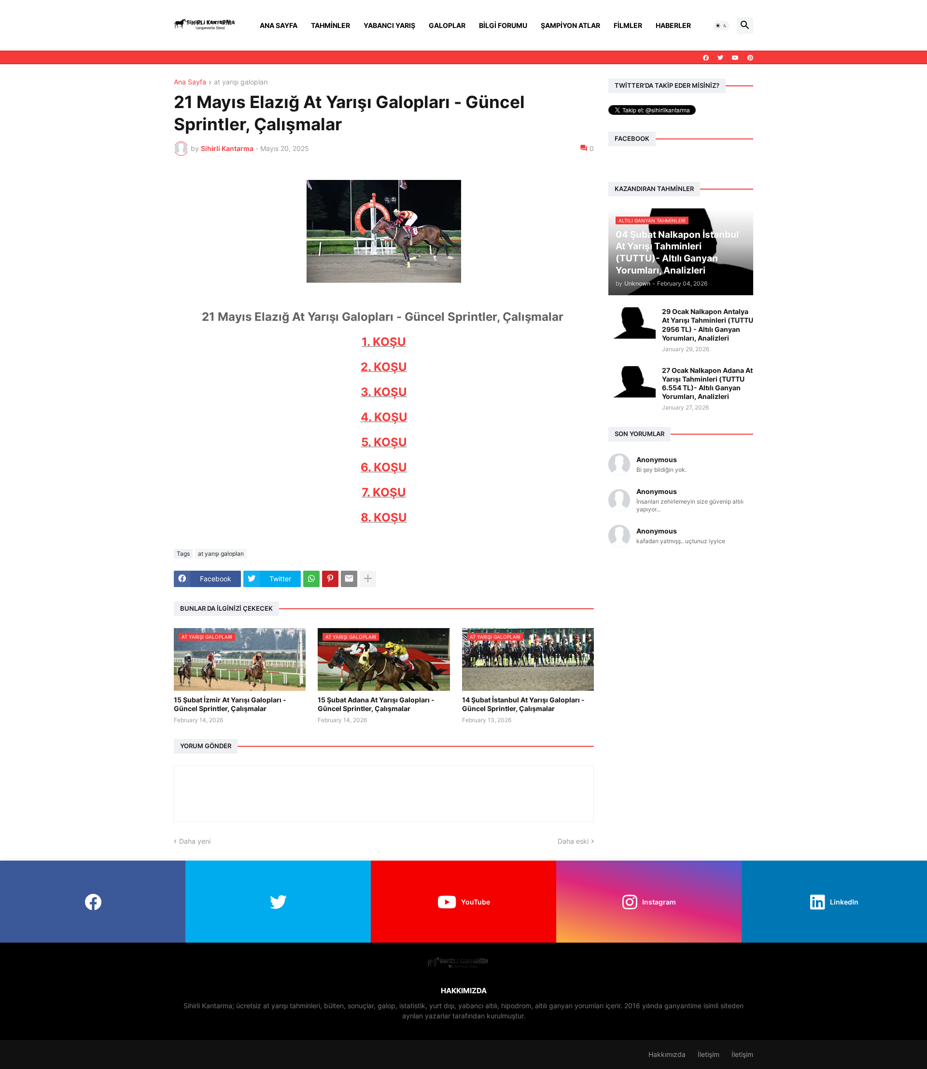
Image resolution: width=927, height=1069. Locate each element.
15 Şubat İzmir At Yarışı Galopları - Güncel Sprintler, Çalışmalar (230, 704)
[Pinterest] (330, 579)
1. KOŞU (384, 342)
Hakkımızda (667, 1054)
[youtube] (735, 58)
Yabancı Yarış (389, 25)
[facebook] (706, 58)
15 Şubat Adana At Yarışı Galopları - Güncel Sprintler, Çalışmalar (376, 704)
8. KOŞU (384, 517)
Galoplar (447, 25)
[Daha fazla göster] (368, 579)
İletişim (708, 1054)
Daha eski (573, 841)
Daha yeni (195, 841)
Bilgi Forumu (503, 25)
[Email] (349, 579)
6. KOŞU (384, 467)
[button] (721, 25)
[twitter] (720, 58)
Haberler (673, 25)
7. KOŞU (384, 492)
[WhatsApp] (311, 579)
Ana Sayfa (278, 25)
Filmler (628, 25)
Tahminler (330, 25)
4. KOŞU (384, 417)
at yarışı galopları (240, 82)
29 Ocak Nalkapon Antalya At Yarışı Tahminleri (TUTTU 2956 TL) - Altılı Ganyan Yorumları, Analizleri (707, 324)
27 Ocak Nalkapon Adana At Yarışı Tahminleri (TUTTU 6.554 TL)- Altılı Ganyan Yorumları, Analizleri (707, 383)
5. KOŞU (384, 442)
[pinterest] (750, 58)
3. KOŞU (384, 392)
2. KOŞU (384, 367)
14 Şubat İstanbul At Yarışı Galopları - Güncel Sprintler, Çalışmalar (523, 704)
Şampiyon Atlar (570, 25)
